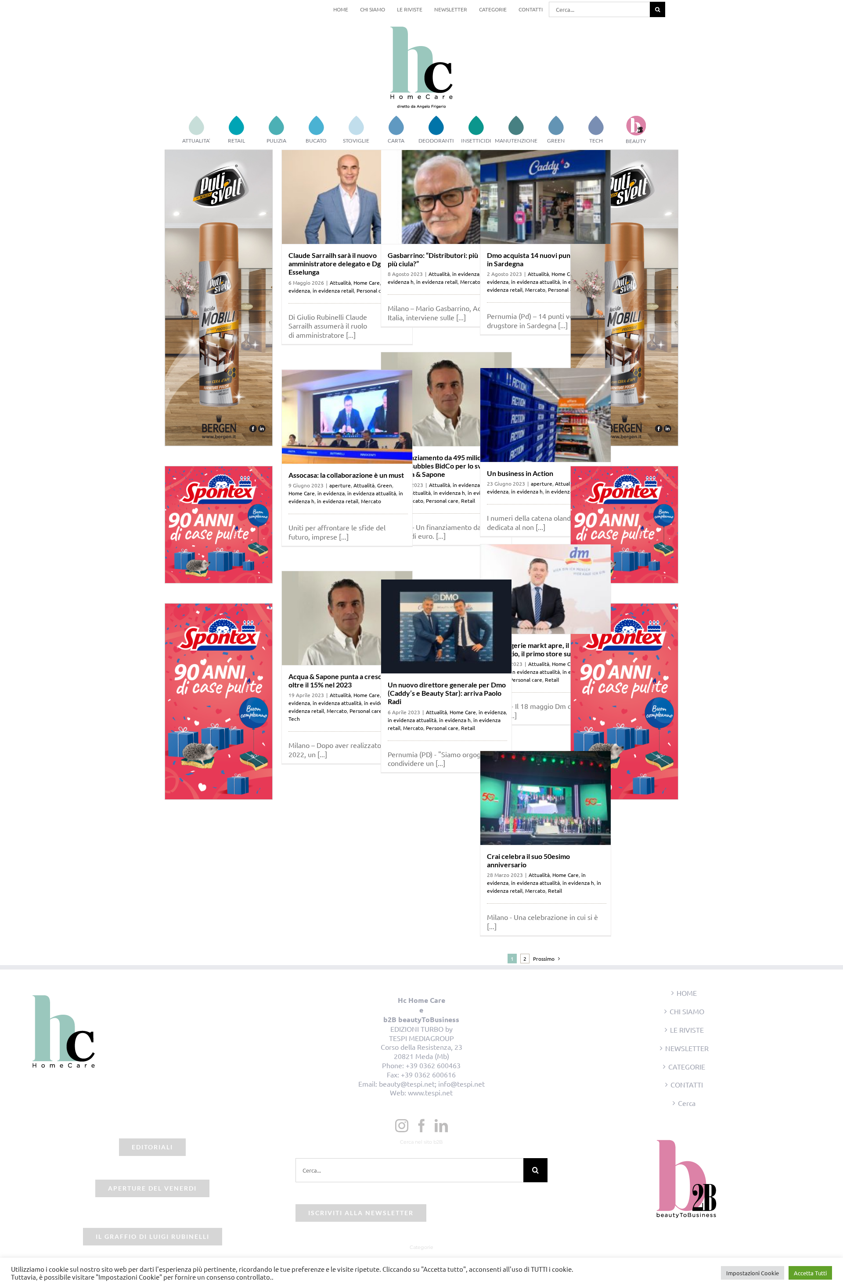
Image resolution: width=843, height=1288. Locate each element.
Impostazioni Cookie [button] (752, 1273)
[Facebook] (421, 1125)
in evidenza (465, 273)
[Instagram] (401, 1125)
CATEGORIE (686, 1066)
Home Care (366, 282)
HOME (687, 992)
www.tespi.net (430, 1092)
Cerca (686, 1102)
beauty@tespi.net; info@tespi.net (432, 1083)
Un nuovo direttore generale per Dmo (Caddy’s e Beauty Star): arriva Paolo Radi (447, 692)
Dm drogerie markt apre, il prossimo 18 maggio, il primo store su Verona (543, 649)
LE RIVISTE (687, 1029)
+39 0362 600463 (433, 1065)
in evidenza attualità (535, 281)
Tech (294, 718)
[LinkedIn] (441, 1125)
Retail (468, 500)
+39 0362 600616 (428, 1074)
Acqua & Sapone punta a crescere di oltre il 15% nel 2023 (344, 680)
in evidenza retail (333, 290)
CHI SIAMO (687, 1011)
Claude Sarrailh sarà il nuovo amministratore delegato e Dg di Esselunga (338, 263)
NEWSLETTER (687, 1048)
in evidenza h (449, 492)
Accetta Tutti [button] (810, 1273)
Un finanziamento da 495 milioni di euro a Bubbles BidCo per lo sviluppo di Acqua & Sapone (444, 465)
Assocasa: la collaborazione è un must (346, 475)
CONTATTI (686, 1084)
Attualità (340, 282)
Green (384, 485)
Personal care (564, 289)
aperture (541, 483)
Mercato (470, 281)
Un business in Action (520, 473)
